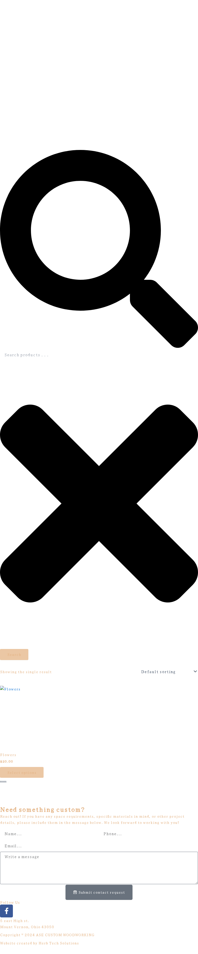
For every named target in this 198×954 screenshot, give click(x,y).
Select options (21, 772)
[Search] (99, 346)
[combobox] (99, 354)
